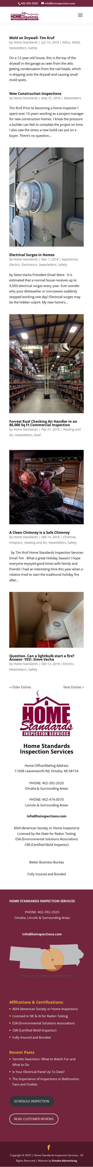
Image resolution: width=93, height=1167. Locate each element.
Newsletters (18, 48)
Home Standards (26, 42)
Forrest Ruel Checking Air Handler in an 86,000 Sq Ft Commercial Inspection (43, 423)
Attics (67, 42)
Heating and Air (35, 542)
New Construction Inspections (35, 93)
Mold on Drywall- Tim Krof (31, 37)
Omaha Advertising (64, 1160)
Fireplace (15, 542)
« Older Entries (20, 687)
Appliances (70, 259)
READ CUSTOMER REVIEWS (34, 1119)
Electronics (29, 265)
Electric (14, 265)
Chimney (69, 537)
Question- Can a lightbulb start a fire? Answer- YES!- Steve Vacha (41, 658)
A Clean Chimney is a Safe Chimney (39, 532)
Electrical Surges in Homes (32, 254)
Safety (32, 48)
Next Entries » (73, 687)
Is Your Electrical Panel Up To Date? (38, 1072)
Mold (76, 42)
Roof (37, 435)
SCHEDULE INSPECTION (31, 1101)
